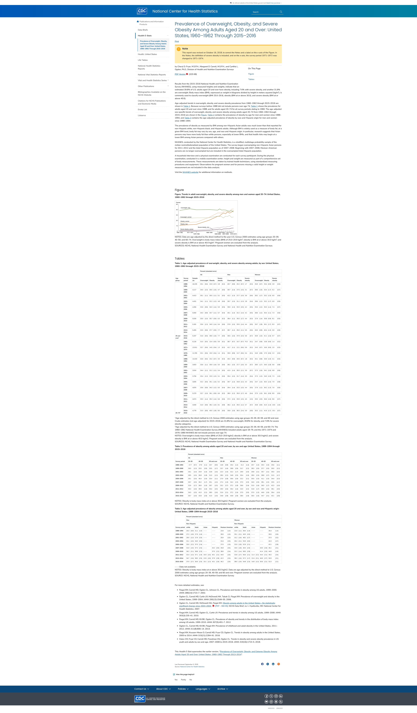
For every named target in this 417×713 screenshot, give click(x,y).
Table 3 (188, 118)
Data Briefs (143, 30)
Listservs (142, 115)
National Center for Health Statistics (185, 11)
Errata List (142, 109)
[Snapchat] (276, 702)
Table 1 (186, 106)
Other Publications (146, 86)
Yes (176, 679)
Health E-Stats (145, 35)
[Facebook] (266, 696)
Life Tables (143, 60)
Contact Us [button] (140, 688)
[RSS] (281, 702)
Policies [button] (182, 688)
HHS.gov (271, 708)
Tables (251, 79)
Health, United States (147, 54)
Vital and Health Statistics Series (152, 80)
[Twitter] (271, 696)
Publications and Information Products (152, 23)
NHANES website (190, 172)
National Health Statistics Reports (149, 67)
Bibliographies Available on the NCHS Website (152, 93)
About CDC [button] (162, 688)
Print (177, 41)
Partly (183, 679)
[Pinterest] (271, 702)
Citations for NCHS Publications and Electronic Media (152, 102)
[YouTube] (266, 702)
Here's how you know (273, 3)
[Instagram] (276, 696)
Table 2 (211, 115)
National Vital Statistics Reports (152, 74)
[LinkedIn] (281, 696)
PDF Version (180, 74)
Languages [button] (202, 688)
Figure (251, 74)
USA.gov (279, 708)
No (190, 679)
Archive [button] (221, 688)
